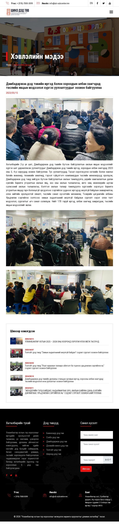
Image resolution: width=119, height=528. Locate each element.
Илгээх (86, 468)
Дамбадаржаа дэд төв (56, 441)
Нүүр (8, 64)
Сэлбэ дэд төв (53, 437)
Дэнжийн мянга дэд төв (57, 445)
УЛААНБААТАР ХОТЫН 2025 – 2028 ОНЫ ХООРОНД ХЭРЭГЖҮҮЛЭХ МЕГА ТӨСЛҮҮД (62, 341)
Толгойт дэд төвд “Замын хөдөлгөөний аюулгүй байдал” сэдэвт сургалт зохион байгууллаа (66, 352)
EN (91, 3)
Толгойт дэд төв (53, 450)
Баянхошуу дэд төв (55, 433)
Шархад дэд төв (53, 454)
